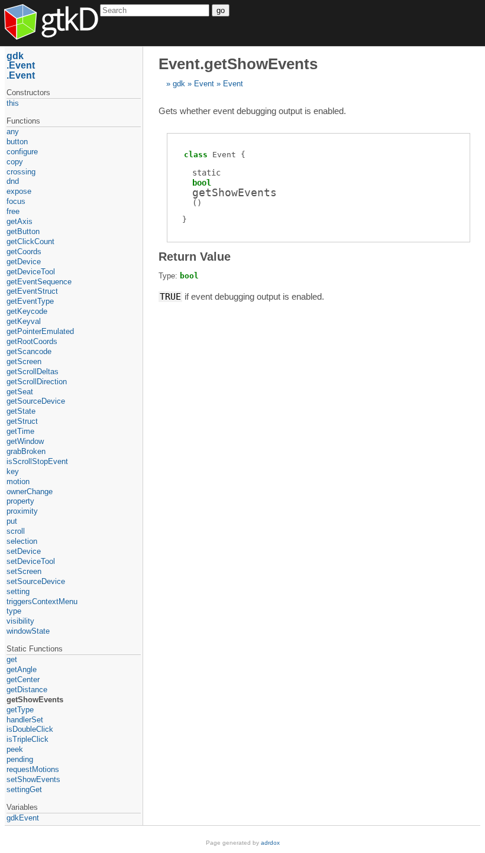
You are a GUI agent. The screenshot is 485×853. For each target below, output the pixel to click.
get (12, 659)
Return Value (195, 256)
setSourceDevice (36, 581)
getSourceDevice (36, 401)
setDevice (24, 551)
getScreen (24, 361)
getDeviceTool (31, 271)
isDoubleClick (30, 729)
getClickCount (30, 241)
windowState (28, 631)
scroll (16, 531)
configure (22, 151)
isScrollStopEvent (37, 461)
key (13, 471)
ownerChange (30, 491)
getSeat (20, 391)
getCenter (23, 679)
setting (18, 591)
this (13, 103)
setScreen (24, 571)
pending (20, 759)
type (14, 610)
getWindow (25, 441)
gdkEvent (23, 817)
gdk (179, 83)
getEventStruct (32, 291)
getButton (23, 231)
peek (15, 749)
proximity (22, 511)
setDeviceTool (31, 561)
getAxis (20, 221)
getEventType (30, 301)
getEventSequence (39, 281)
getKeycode (27, 311)
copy (15, 161)
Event (204, 83)
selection (22, 541)
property (20, 501)
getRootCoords (32, 341)
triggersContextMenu (42, 601)
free (13, 211)
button (17, 141)
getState (21, 411)
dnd (13, 181)
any (13, 131)
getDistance (27, 689)
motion (18, 481)
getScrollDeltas (33, 371)
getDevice (24, 261)
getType (20, 709)
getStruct (22, 421)
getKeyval (24, 321)
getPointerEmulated (40, 331)
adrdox (270, 842)
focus (16, 201)
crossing (21, 171)
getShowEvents (35, 699)
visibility (20, 621)
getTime (20, 431)
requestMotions (33, 769)
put (12, 521)
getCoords (24, 251)
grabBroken (26, 451)
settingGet (24, 789)
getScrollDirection (37, 381)
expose (19, 191)
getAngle (22, 669)
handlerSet (25, 719)
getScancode (29, 351)
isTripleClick (27, 739)
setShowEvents (33, 779)
